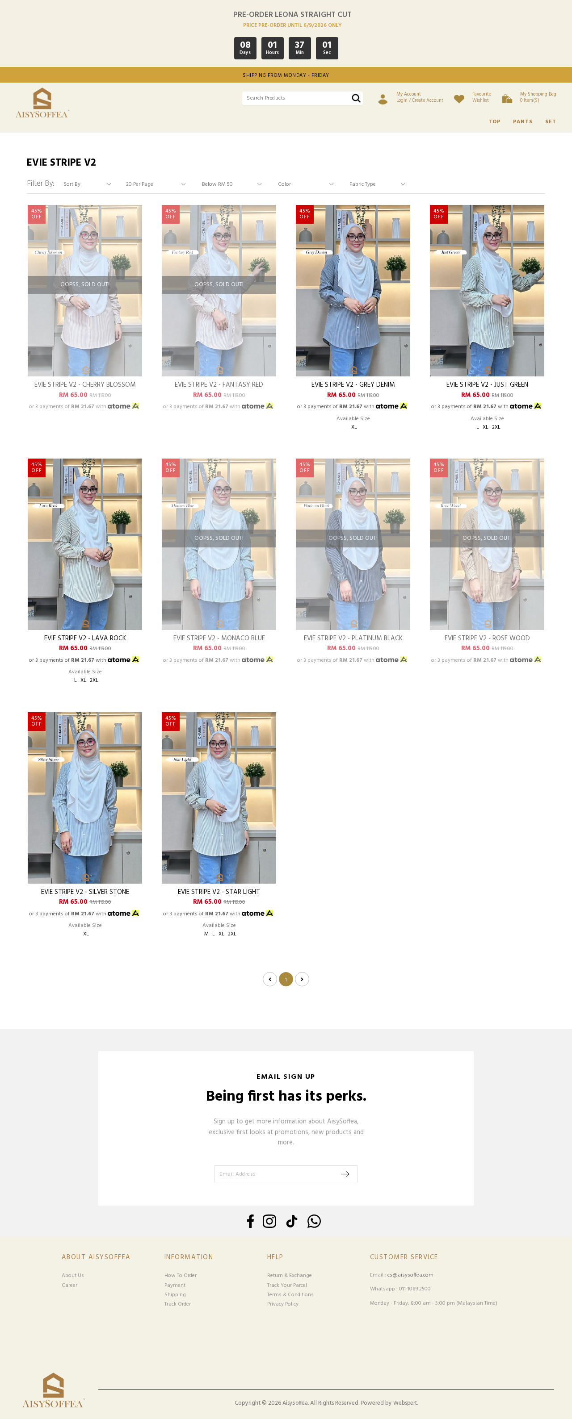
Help (275, 1257)
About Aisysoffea (96, 1257)
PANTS (523, 121)
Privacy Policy (283, 1304)
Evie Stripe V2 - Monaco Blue (219, 639)
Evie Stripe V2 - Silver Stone (85, 892)
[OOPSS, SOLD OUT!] (85, 375)
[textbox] (302, 98)
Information (189, 1257)
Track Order (177, 1304)
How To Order (180, 1275)
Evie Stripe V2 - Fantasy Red (219, 385)
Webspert (405, 1403)
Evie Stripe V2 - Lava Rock (85, 639)
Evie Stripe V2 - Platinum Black (353, 639)
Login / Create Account (419, 97)
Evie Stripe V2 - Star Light (219, 892)
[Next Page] (302, 979)
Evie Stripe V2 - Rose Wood (487, 639)
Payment (174, 1285)
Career (69, 1285)
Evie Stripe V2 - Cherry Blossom (85, 385)
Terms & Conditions (290, 1294)
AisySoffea (295, 1403)
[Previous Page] (270, 979)
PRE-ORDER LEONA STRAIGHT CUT (292, 15)
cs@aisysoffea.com (410, 1275)
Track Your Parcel (287, 1285)
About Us (73, 1275)
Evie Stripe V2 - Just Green (487, 385)
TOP (494, 121)
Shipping (175, 1294)
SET (550, 121)
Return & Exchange (289, 1275)
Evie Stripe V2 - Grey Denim (353, 385)
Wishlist (481, 97)
